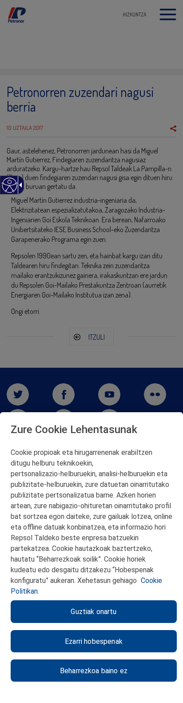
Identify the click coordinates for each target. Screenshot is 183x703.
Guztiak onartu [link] (93, 611)
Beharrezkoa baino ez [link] (93, 671)
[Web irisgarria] (9, 189)
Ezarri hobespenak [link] (94, 641)
